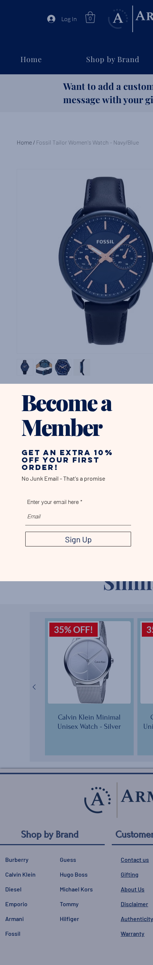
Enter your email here (53, 502)
